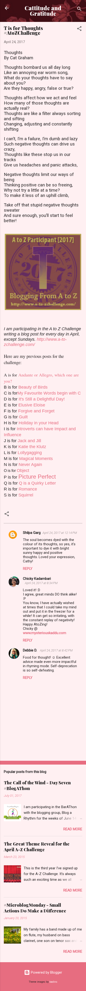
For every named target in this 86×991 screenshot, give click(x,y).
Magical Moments (36, 458)
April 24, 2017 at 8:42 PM (56, 650)
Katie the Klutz (32, 446)
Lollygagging (30, 452)
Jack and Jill (29, 440)
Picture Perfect (37, 476)
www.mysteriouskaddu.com (44, 633)
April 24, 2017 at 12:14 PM (60, 533)
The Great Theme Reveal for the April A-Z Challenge (37, 846)
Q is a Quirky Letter (37, 483)
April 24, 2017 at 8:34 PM (41, 583)
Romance (28, 489)
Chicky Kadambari (37, 578)
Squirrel (25, 495)
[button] (79, 29)
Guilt (23, 417)
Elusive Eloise (31, 405)
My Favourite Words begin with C (49, 393)
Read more (72, 829)
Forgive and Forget (36, 411)
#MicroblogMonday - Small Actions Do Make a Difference (35, 908)
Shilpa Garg (32, 533)
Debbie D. (30, 650)
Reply (27, 569)
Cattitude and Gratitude (43, 10)
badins (53, 981)
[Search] (79, 9)
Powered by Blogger (46, 972)
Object (23, 470)
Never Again (30, 464)
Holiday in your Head (39, 422)
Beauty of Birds (33, 387)
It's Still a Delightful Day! (42, 399)
